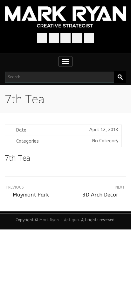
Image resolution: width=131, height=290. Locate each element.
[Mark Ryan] (65, 17)
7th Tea (17, 157)
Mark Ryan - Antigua (59, 220)
